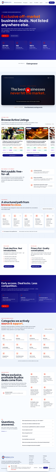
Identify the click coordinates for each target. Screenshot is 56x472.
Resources (31, 463)
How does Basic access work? (28, 439)
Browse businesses (18, 2)
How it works (31, 457)
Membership (31, 462)
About (44, 457)
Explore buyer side (8, 266)
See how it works (14, 35)
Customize (35, 467)
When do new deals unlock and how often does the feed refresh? (36, 442)
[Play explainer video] (28, 90)
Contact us (3, 431)
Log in (47, 2)
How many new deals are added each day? (31, 423)
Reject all (40, 467)
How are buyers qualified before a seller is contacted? (33, 426)
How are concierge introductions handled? (31, 445)
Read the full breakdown (47, 208)
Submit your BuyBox (48, 329)
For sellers (36, 2)
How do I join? (25, 436)
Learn (41, 2)
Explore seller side (35, 266)
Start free (52, 2)
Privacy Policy (45, 460)
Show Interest (12, 155)
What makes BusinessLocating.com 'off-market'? (32, 420)
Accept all (45, 467)
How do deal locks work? (27, 429)
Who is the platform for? (27, 433)
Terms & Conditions (46, 462)
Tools (31, 2)
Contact (44, 459)
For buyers (25, 2)
